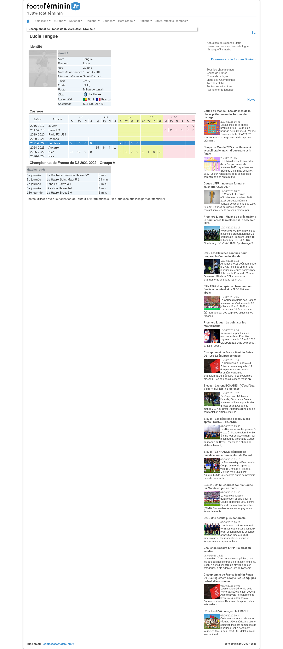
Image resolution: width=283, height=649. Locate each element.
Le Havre (94, 94)
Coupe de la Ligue (217, 76)
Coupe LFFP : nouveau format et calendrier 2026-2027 (224, 185)
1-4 (70, 188)
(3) (88, 103)
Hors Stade (125, 20)
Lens (50, 183)
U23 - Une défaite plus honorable (225, 518)
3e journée (34, 175)
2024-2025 (37, 147)
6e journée (34, 183)
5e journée (34, 179)
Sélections (41, 20)
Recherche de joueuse (220, 89)
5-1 (77, 179)
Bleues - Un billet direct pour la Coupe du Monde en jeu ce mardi (228, 486)
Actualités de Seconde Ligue (224, 42)
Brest (50, 188)
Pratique (144, 20)
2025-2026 (37, 152)
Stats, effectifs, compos (170, 20)
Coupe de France (217, 72)
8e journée (34, 188)
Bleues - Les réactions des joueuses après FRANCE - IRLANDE (227, 420)
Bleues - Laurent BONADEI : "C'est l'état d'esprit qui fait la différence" (229, 387)
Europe (58, 20)
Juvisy (52, 125)
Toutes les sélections (219, 86)
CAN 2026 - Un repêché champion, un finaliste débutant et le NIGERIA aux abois (228, 289)
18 (71, 152)
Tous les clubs (215, 83)
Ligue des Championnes (221, 79)
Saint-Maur (67, 179)
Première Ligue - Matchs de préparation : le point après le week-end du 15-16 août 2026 (230, 220)
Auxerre (53, 147)
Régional (91, 20)
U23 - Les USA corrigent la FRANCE (226, 611)
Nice (51, 152)
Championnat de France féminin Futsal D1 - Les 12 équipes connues (229, 354)
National (74, 20)
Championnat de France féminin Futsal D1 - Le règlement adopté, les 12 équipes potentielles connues (230, 578)
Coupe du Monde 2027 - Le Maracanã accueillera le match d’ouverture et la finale (227, 150)
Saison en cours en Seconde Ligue (228, 46)
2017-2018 (37, 130)
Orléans (53, 138)
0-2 (87, 175)
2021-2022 (37, 143)
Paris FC (54, 130)
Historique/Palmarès (219, 49)
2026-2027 (37, 156)
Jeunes (107, 20)
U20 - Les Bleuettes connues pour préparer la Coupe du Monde (225, 254)
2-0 (70, 192)
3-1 (69, 183)
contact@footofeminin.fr (58, 643)
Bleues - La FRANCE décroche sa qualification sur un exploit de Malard (228, 453)
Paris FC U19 (57, 134)
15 (97, 147)
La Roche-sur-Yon (59, 175)
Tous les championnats (221, 69)
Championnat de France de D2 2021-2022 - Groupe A (62, 28)
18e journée (35, 192)
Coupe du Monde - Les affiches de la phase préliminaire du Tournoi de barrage (227, 114)
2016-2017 (37, 125)
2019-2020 (37, 134)
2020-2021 (37, 138)
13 (79, 152)
